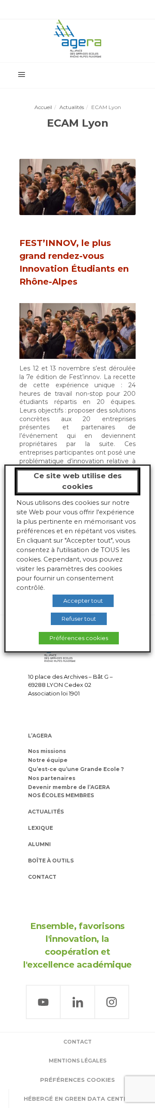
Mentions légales (77, 1060)
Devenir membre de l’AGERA (69, 787)
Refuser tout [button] (79, 618)
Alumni (39, 844)
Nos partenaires (51, 778)
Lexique (40, 828)
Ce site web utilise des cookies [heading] (78, 481)
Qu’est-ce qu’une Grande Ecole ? (76, 769)
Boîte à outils (51, 860)
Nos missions (47, 751)
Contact (42, 877)
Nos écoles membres (61, 795)
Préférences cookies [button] (77, 1079)
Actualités (71, 107)
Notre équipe (48, 760)
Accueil (43, 107)
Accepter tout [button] (83, 600)
